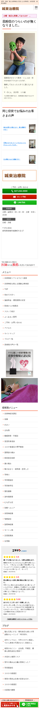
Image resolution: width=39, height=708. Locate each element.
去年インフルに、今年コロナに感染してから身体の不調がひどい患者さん (19, 641)
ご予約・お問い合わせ (13, 322)
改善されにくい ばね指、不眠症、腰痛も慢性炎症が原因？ (19, 649)
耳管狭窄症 (8, 486)
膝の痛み (7, 463)
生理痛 (7, 541)
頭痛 (6, 419)
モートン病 (8, 530)
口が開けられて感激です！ (11, 159)
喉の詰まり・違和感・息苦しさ (16, 469)
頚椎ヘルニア (9, 508)
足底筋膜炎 (8, 535)
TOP (6, 289)
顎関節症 (7, 519)
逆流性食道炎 (9, 441)
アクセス (7, 328)
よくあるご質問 (10, 317)
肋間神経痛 (8, 524)
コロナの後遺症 (10, 673)
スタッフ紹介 (9, 311)
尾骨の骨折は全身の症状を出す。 (17, 679)
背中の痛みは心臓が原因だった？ (17, 662)
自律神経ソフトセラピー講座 (15, 278)
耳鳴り (7, 475)
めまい (7, 425)
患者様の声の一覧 (11, 345)
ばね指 (7, 430)
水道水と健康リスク (12, 657)
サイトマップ (9, 333)
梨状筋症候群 (9, 458)
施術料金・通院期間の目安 (14, 300)
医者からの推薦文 (11, 306)
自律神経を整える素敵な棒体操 (16, 284)
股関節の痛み (9, 452)
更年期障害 (8, 497)
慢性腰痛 (7, 491)
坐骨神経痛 (8, 513)
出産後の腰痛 (9, 690)
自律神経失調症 (10, 414)
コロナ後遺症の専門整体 (14, 447)
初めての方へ (9, 295)
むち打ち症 (8, 502)
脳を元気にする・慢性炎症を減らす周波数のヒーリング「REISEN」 (19, 633)
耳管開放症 (8, 480)
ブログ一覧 (8, 339)
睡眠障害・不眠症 (11, 436)
